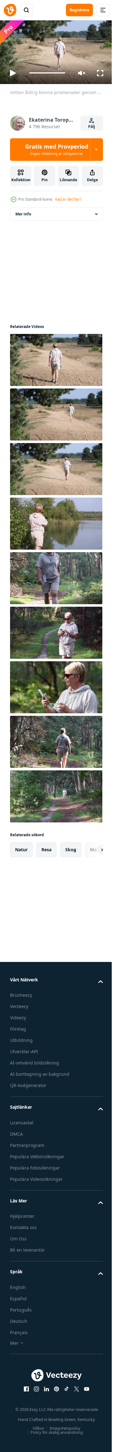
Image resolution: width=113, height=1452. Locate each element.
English (18, 1284)
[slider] (47, 72)
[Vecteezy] (10, 10)
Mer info (23, 211)
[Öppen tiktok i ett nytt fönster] (64, 1386)
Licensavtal (21, 1120)
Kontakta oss (23, 1225)
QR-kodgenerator (28, 1083)
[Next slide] (88, 846)
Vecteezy (19, 1004)
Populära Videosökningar (36, 1176)
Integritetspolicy (62, 1425)
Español (18, 1296)
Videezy (18, 1015)
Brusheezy (21, 992)
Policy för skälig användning (54, 1429)
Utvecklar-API (24, 1049)
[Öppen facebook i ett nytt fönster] (24, 1386)
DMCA (16, 1131)
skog (70, 847)
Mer (14, 1340)
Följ (91, 126)
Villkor (36, 1425)
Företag (18, 1026)
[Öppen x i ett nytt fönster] (74, 1386)
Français (19, 1330)
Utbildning (21, 1038)
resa (46, 847)
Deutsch (18, 1318)
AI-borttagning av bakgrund (39, 1071)
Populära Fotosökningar (35, 1165)
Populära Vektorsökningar (37, 1154)
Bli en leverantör (27, 1247)
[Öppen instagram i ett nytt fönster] (34, 1386)
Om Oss (18, 1236)
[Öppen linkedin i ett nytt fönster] (44, 1386)
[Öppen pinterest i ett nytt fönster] (54, 1386)
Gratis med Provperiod (56, 149)
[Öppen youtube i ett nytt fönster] (84, 1386)
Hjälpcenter (22, 1214)
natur (21, 847)
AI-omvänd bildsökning (34, 1060)
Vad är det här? (68, 199)
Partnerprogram (27, 1142)
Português (21, 1307)
